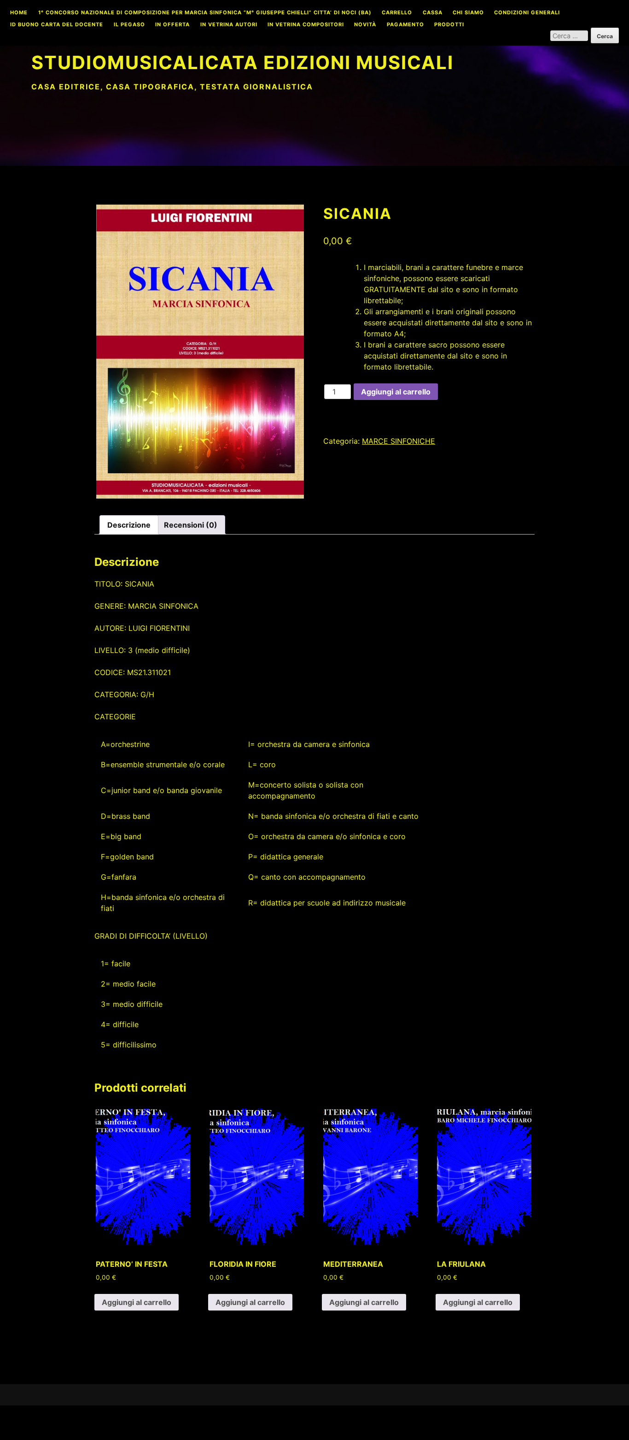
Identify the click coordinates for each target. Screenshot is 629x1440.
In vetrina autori (228, 25)
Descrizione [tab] (129, 524)
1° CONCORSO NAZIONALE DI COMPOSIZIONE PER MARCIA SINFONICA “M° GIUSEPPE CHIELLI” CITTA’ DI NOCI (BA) (205, 13)
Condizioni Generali (527, 13)
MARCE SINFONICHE (398, 441)
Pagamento (405, 25)
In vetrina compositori (306, 25)
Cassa (433, 13)
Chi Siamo (468, 13)
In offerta (172, 25)
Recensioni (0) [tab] (190, 524)
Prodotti (449, 25)
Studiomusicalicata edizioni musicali (242, 62)
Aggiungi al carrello (396, 391)
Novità (365, 25)
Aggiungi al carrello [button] (136, 1302)
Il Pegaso (129, 25)
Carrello (397, 13)
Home (19, 13)
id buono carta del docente (56, 25)
